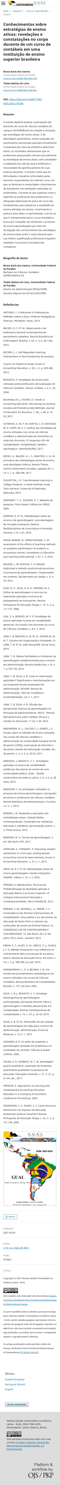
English (9, 1389)
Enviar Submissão (16, 1404)
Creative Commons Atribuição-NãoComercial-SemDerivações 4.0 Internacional (28, 1446)
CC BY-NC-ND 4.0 (29, 1352)
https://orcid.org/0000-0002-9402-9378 (20, 78)
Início (6, 10)
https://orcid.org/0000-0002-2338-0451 (20, 90)
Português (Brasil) (15, 1384)
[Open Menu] (3, 3)
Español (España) (14, 1379)
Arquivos (17, 10)
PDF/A (11, 1216)
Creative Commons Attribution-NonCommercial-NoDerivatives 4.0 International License (30, 1300)
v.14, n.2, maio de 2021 (37, 10)
